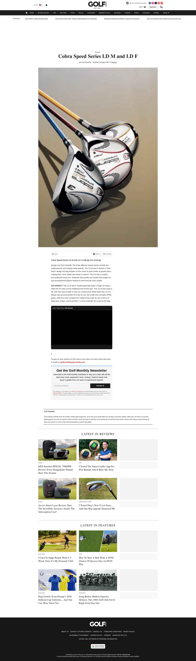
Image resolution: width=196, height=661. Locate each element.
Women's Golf (104, 13)
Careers (107, 635)
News (32, 13)
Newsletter (108, 254)
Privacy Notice (57, 393)
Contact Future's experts (80, 631)
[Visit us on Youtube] (159, 3)
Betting (63, 13)
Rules (81, 13)
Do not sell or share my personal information (98, 639)
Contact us (97, 631)
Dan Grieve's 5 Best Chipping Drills (36, 18)
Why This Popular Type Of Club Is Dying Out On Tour (164, 18)
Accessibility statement (79, 635)
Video (136, 13)
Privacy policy (129, 631)
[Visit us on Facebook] (150, 3)
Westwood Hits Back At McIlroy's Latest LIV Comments (122, 18)
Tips (54, 13)
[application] (81, 327)
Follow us (98, 254)
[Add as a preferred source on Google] (98, 646)
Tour (72, 13)
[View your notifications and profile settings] (46, 5)
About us (64, 631)
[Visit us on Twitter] (156, 3)
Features (91, 13)
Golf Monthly (86, 62)
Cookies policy (96, 635)
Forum (127, 13)
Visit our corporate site (123, 654)
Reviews (117, 13)
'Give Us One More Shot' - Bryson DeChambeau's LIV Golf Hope (76, 18)
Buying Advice (43, 13)
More (165, 13)
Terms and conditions (112, 631)
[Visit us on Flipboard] (161, 3)
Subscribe (153, 7)
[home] (27, 13)
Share (55, 254)
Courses (146, 13)
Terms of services (77, 391)
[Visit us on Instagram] (153, 3)
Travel (156, 13)
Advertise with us (119, 635)
